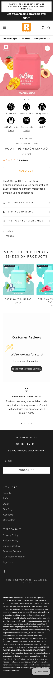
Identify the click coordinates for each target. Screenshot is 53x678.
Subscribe (26, 470)
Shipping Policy (11, 545)
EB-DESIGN (26, 138)
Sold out (26, 170)
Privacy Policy (10, 535)
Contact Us (9, 519)
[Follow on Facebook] (4, 571)
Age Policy (9, 562)
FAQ (5, 498)
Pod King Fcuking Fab (18, 299)
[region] (26, 403)
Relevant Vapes (10, 38)
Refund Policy (10, 540)
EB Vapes (26, 38)
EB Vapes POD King (43, 38)
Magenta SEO (26, 583)
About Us (8, 514)
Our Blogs (8, 509)
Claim (6, 503)
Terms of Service (12, 551)
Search (7, 493)
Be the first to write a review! (26, 368)
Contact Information (14, 556)
